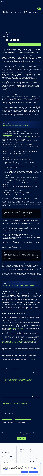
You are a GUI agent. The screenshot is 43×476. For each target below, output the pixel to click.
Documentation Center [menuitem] (34, 458)
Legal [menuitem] (19, 461)
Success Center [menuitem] (21, 458)
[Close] (38, 464)
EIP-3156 (36, 78)
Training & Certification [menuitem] (22, 456)
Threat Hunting (21, 422)
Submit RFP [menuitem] (32, 453)
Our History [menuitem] (20, 451)
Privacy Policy (29, 468)
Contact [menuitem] (31, 451)
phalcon (28, 136)
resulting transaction (7, 135)
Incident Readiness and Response (23, 418)
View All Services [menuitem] (21, 449)
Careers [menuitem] (31, 449)
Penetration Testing (7, 418)
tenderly (23, 136)
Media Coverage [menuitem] (21, 455)
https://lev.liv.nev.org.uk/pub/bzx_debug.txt (11, 342)
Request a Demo (21, 438)
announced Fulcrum (8, 98)
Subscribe (25, 44)
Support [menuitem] (31, 456)
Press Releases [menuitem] (21, 453)
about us (32, 359)
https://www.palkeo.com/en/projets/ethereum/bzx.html (22, 341)
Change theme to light (39, 8)
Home (3, 8)
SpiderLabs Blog (8, 8)
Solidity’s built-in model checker (16, 328)
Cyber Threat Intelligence (8, 422)
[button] (41, 1)
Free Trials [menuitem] (32, 455)
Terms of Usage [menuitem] (33, 461)
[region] (20, 468)
